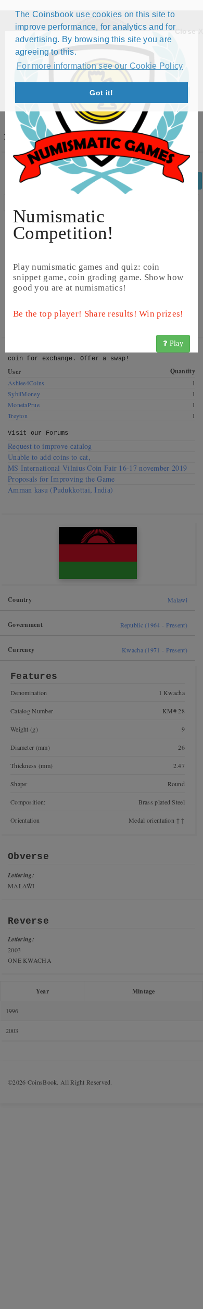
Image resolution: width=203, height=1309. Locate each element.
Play (176, 343)
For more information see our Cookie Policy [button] (100, 65)
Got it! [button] (101, 93)
